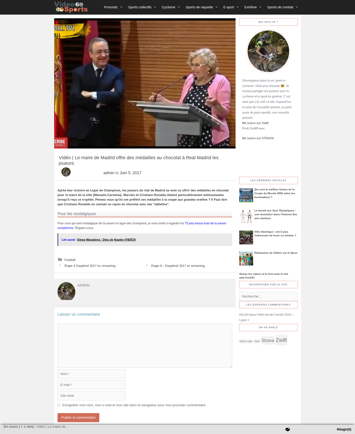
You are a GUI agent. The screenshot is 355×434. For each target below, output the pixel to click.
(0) (344, 429)
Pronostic (111, 7)
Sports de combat (280, 7)
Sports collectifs (139, 7)
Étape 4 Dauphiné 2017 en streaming (90, 266)
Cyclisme (168, 7)
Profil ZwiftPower (253, 128)
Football (70, 260)
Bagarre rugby (246, 341)
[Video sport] (72, 7)
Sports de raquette (199, 7)
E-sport (228, 7)
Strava (267, 340)
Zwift (281, 340)
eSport (257, 341)
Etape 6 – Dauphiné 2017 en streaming (178, 266)
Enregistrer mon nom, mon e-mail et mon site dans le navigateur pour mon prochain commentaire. (134, 405)
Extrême (250, 7)
